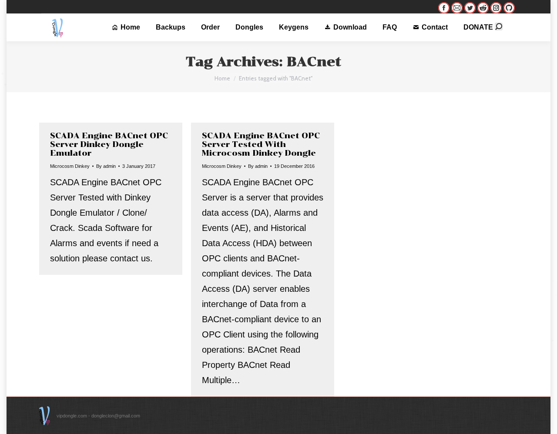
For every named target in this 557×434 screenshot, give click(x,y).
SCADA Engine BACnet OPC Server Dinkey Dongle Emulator (109, 144)
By (106, 166)
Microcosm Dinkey (70, 166)
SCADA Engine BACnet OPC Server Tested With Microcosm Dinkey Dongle (261, 144)
